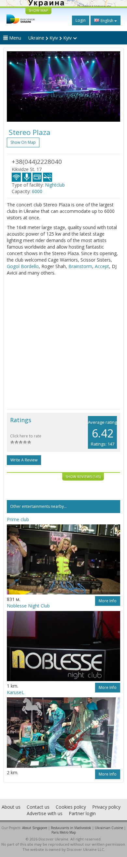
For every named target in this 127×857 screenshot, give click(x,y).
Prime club (18, 519)
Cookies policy (71, 807)
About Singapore (34, 828)
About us (11, 807)
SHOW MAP (38, 10)
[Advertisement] (63, 342)
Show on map (23, 142)
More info (108, 601)
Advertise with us (45, 813)
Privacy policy (106, 807)
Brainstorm (80, 266)
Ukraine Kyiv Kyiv (50, 38)
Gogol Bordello (23, 266)
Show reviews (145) (83, 476)
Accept (102, 266)
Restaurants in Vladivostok (71, 828)
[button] (15, 86)
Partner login (82, 813)
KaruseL (15, 692)
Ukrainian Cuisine (109, 828)
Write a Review (23, 460)
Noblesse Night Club (28, 606)
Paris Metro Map (63, 832)
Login (81, 20)
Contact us (38, 807)
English (107, 20)
